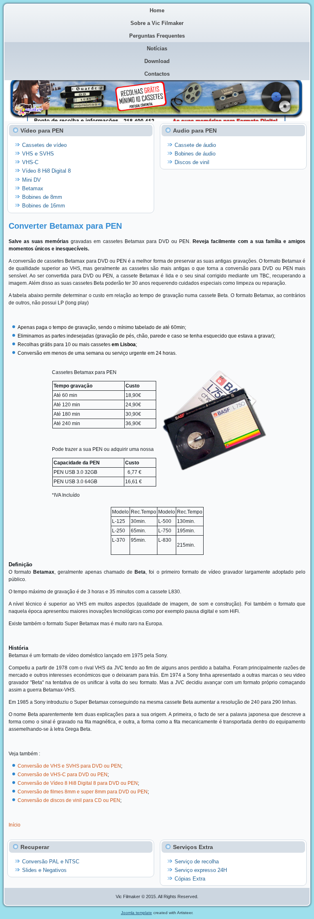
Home (157, 10)
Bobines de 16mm (43, 206)
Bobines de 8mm (42, 197)
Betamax (32, 188)
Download (157, 61)
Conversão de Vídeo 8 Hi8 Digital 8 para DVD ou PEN (78, 783)
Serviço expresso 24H (201, 870)
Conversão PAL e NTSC (50, 861)
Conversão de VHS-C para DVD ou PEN (63, 774)
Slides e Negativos (44, 870)
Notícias (157, 48)
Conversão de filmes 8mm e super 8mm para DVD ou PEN (83, 792)
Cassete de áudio (195, 145)
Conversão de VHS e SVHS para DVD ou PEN (69, 766)
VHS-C (30, 162)
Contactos (157, 74)
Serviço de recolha (197, 861)
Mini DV (31, 180)
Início (14, 825)
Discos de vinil (192, 162)
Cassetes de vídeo (44, 145)
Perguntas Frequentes (157, 36)
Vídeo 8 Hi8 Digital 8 (46, 171)
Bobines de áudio (195, 154)
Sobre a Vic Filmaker (157, 23)
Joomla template (136, 912)
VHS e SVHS (38, 154)
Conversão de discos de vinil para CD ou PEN (69, 800)
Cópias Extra (190, 879)
